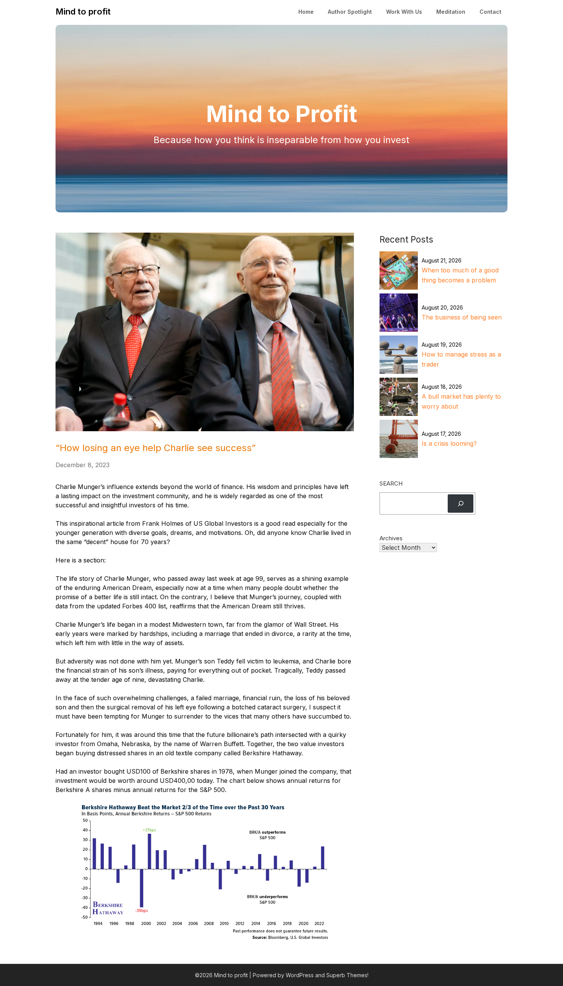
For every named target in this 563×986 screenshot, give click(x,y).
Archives (391, 538)
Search (391, 483)
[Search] (461, 503)
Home (306, 11)
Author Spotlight (350, 11)
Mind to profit (83, 11)
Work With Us (404, 11)
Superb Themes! (347, 975)
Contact (490, 11)
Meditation (450, 11)
